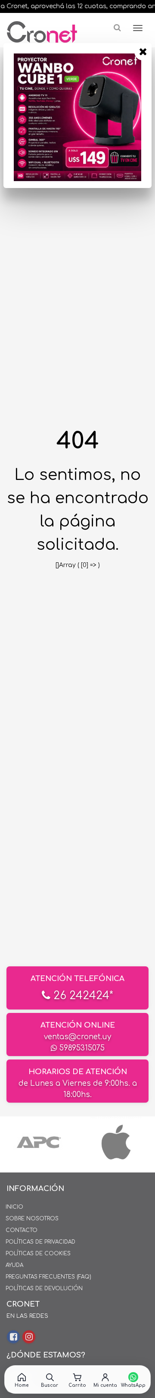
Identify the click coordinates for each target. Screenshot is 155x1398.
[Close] (143, 51)
